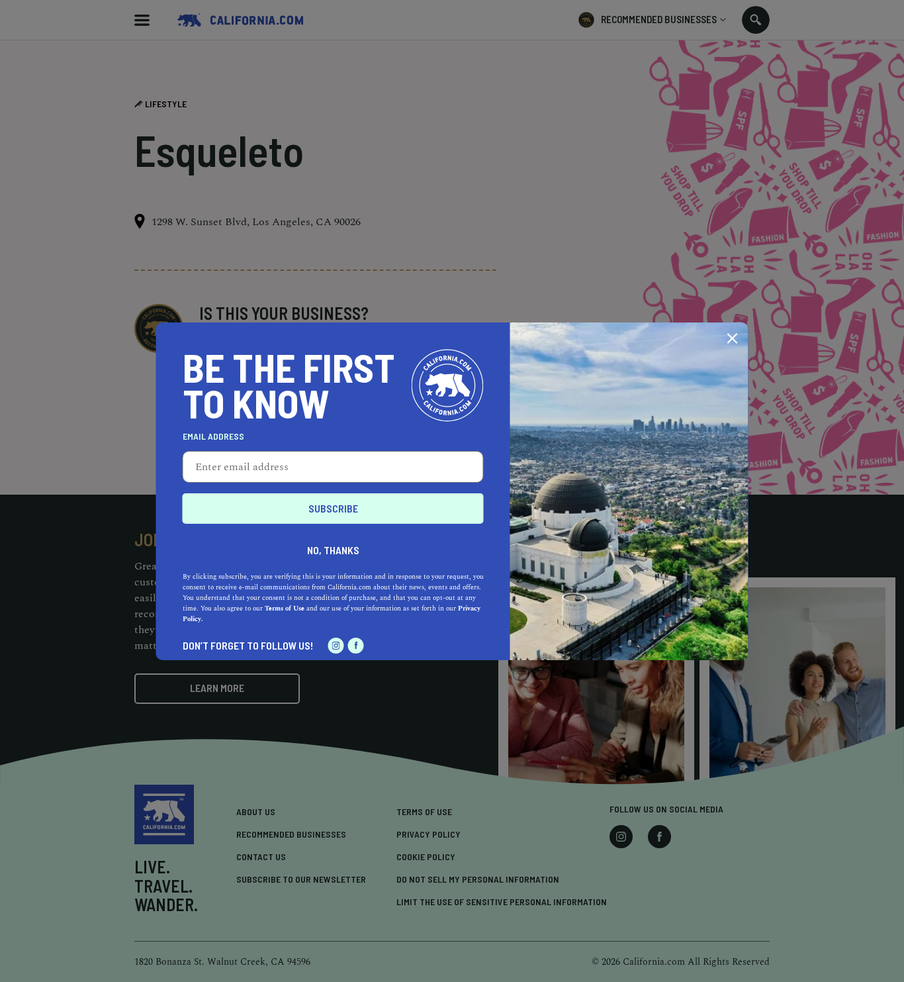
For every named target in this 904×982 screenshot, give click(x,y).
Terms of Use (284, 608)
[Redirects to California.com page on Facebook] (356, 646)
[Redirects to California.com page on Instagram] (336, 646)
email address (213, 436)
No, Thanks (333, 550)
